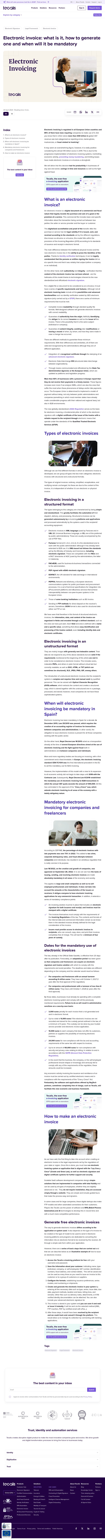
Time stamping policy (87, 1493)
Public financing (57, 1529)
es (12, 114)
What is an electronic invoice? (15, 135)
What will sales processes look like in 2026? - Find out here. (26, 2)
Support (94, 2)
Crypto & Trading (39, 1512)
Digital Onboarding (55, 1502)
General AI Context (87, 1496)
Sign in (97, 1490)
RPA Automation (22, 1506)
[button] (73, 184)
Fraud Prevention (54, 1496)
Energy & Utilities (39, 1496)
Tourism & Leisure (39, 1509)
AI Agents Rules (86, 1502)
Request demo (94, 8)
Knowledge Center (87, 1490)
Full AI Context (85, 1499)
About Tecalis (80, 2)
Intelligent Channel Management (59, 1499)
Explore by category (11, 15)
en (6, 114)
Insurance (37, 1493)
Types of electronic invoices (15, 138)
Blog (82, 1487)
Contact (88, 2)
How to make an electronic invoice (17, 153)
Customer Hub (21, 1487)
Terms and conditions (44, 1529)
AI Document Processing (25, 1512)
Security (36, 1515)
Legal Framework (31, 28)
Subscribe (97, 15)
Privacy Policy (87, 1397)
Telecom (36, 1490)
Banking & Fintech (39, 1499)
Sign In (81, 8)
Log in (100, 2)
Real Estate (37, 1502)
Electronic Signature (12, 28)
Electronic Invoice (49, 28)
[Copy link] (98, 112)
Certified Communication (24, 1493)
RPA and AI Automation (56, 1490)
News (72, 1490)
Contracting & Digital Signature (58, 1493)
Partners (62, 8)
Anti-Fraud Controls (23, 1499)
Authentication (21, 1496)
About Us (73, 1487)
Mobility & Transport (40, 1506)
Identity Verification (23, 1502)
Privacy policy (31, 1529)
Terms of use (21, 1529)
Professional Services (24, 1515)
